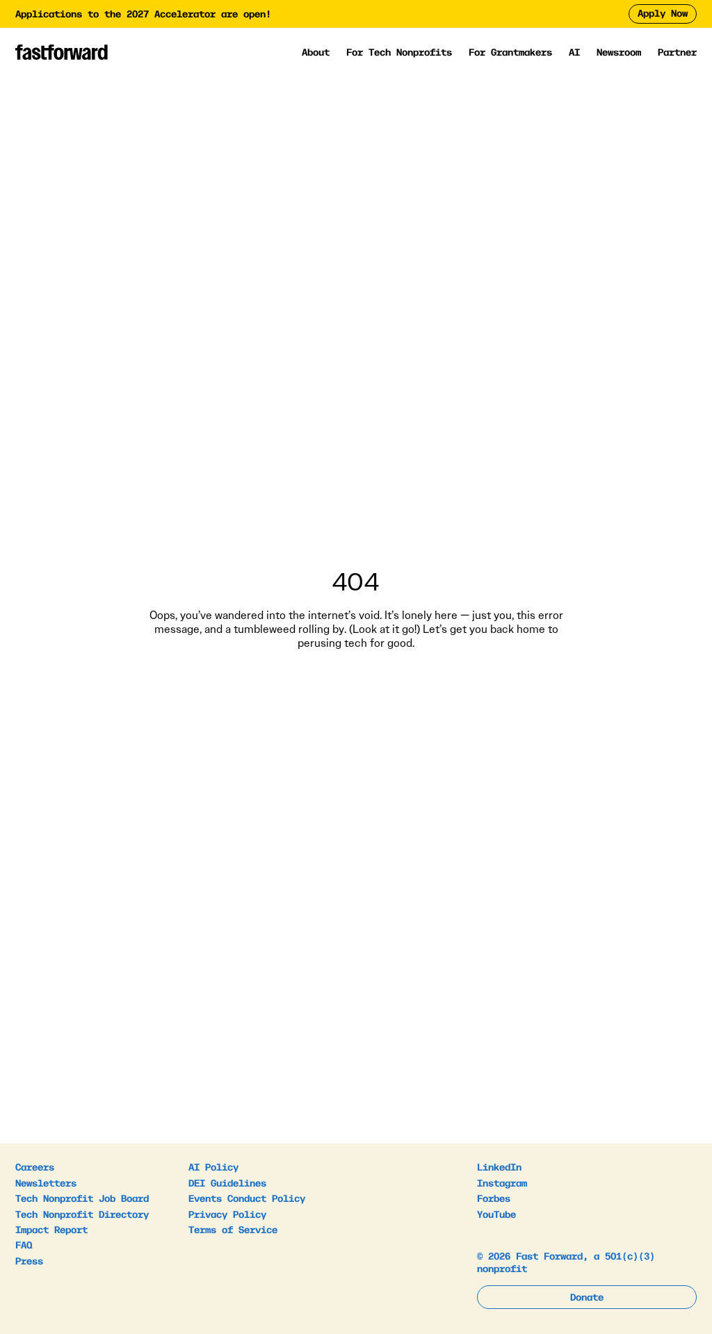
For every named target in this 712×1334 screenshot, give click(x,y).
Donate (587, 1296)
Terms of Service (232, 1229)
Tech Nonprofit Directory (82, 1214)
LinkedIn (499, 1166)
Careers (34, 1166)
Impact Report (51, 1229)
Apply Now (663, 12)
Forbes (493, 1198)
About (316, 52)
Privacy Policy (227, 1214)
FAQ (23, 1244)
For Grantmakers (510, 52)
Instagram (502, 1182)
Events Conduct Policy (246, 1198)
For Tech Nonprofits (399, 52)
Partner (677, 51)
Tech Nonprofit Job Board (82, 1198)
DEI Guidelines (227, 1182)
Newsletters (45, 1182)
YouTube (496, 1214)
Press (29, 1260)
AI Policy (213, 1166)
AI (574, 52)
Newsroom (619, 51)
